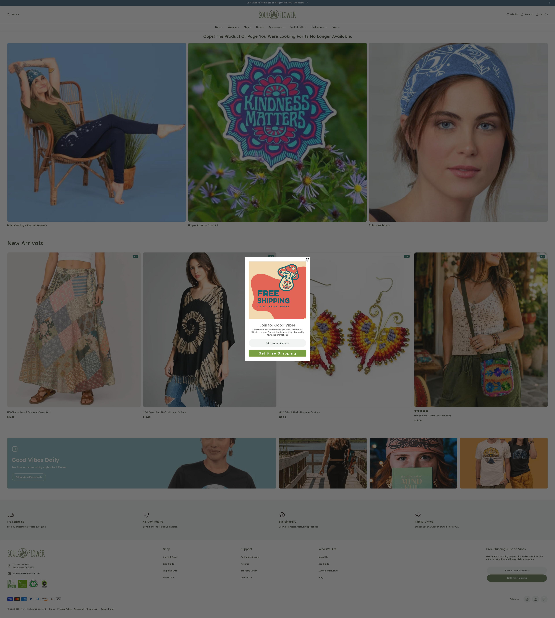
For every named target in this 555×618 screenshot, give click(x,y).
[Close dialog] (307, 259)
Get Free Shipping (277, 353)
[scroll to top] (550, 613)
